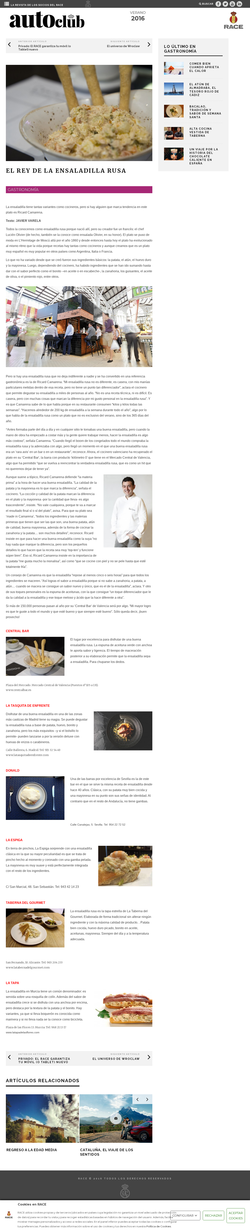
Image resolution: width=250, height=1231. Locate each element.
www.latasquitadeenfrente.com (27, 755)
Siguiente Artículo (125, 41)
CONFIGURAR (183, 1215)
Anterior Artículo (32, 41)
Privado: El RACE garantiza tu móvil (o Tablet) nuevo (44, 1060)
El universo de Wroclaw (123, 46)
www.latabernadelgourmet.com (28, 967)
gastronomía (23, 189)
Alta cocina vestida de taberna (200, 132)
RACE (59, 5)
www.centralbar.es (18, 690)
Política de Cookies (158, 1226)
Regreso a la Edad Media (31, 1150)
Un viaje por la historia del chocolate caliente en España (203, 156)
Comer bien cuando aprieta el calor (204, 67)
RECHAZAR (213, 1215)
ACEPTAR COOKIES (236, 1215)
